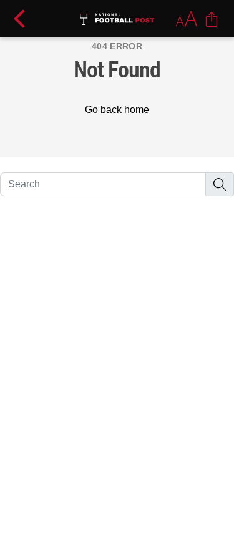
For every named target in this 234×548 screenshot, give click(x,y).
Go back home (117, 109)
